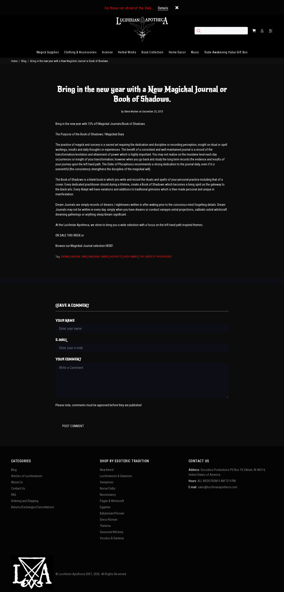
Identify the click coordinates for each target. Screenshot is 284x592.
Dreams (65, 256)
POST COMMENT (73, 426)
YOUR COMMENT (68, 359)
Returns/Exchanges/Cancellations (32, 507)
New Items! (107, 470)
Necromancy (108, 494)
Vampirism (106, 482)
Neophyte (116, 256)
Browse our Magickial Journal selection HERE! (84, 246)
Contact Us (18, 488)
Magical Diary (79, 256)
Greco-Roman (108, 519)
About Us (17, 482)
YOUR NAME (65, 320)
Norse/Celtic (108, 488)
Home (14, 61)
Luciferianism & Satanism (116, 476)
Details (163, 8)
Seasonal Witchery (111, 532)
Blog (23, 61)
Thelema (105, 526)
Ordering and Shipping (24, 501)
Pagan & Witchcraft (112, 501)
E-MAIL (61, 340)
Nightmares (131, 256)
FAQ (13, 494)
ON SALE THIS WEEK (68, 235)
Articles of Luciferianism (26, 476)
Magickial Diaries (99, 256)
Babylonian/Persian (112, 513)
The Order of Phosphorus (155, 256)
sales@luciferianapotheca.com (217, 487)
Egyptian (105, 507)
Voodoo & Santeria (112, 538)
